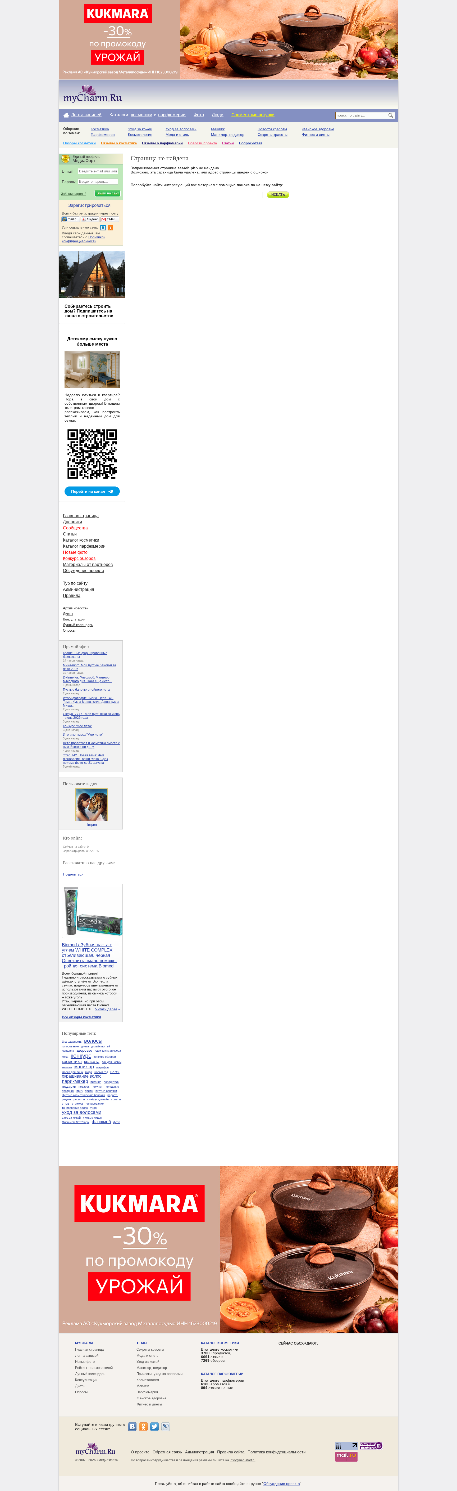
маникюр (84, 1066)
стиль (66, 1103)
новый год (101, 1072)
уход (93, 1107)
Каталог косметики (81, 540)
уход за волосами (81, 1112)
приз (79, 1090)
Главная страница (81, 516)
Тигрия (91, 825)
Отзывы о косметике (119, 143)
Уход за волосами (181, 129)
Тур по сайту (75, 583)
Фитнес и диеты (316, 134)
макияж (67, 1067)
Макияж (218, 129)
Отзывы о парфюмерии (162, 143)
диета (85, 1046)
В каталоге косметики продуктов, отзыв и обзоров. (219, 1355)
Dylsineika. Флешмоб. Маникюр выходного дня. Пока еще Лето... (87, 679)
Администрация (78, 589)
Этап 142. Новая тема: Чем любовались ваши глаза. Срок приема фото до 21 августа (85, 759)
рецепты (79, 1099)
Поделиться (73, 874)
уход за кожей (71, 1117)
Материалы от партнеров (88, 564)
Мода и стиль (177, 134)
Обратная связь (167, 1452)
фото (116, 1122)
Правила (71, 595)
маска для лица (72, 1072)
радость (112, 1095)
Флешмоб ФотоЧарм (75, 1122)
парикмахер (75, 1081)
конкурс (81, 1055)
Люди (217, 114)
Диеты (68, 614)
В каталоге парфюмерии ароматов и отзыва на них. (222, 1384)
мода (88, 1072)
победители (111, 1081)
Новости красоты (272, 129)
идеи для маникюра (108, 1050)
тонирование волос (75, 1107)
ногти (115, 1072)
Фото (199, 114)
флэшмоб (101, 1121)
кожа (65, 1056)
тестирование (94, 1103)
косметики (141, 114)
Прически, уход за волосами (159, 1374)
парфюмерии (172, 114)
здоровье (84, 1050)
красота (91, 1061)
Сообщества (75, 528)
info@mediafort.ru (242, 1460)
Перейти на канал (88, 491)
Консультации (74, 619)
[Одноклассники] (143, 1426)
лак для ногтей (111, 1062)
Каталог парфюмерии (84, 546)
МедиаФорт (107, 1460)
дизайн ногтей (100, 1046)
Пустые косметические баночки (83, 1095)
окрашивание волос (81, 1076)
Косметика (100, 129)
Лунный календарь (78, 625)
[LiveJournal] (165, 1426)
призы (89, 1090)
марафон (102, 1067)
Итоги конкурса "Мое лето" (83, 734)
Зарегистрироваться (89, 205)
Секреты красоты (272, 134)
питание (95, 1081)
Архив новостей (75, 608)
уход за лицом (92, 1117)
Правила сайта (230, 1452)
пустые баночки (106, 1090)
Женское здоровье (318, 129)
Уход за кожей (140, 129)
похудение (112, 1086)
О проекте (140, 1452)
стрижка (77, 1103)
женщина (68, 1050)
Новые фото (75, 552)
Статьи (228, 143)
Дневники (72, 522)
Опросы (69, 630)
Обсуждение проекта (83, 570)
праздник (68, 1090)
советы (116, 1099)
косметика (72, 1061)
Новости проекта (202, 143)
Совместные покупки (253, 114)
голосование (70, 1046)
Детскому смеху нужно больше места (92, 341)
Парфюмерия (103, 134)
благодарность (72, 1041)
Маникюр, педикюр (227, 134)
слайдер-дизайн (98, 1099)
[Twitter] (154, 1426)
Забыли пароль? (73, 194)
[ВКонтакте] (132, 1426)
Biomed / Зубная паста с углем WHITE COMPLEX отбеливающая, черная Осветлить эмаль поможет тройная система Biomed (89, 955)
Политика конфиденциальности (276, 1452)
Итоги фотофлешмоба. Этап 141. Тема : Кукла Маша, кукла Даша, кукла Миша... (91, 701)
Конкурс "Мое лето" (77, 726)
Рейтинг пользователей (94, 1368)
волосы (93, 1041)
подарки (69, 1086)
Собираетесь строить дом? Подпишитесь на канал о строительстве (89, 311)
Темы (141, 1343)
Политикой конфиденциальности (83, 239)
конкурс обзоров (105, 1056)
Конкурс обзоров (79, 558)
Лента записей (86, 114)
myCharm (84, 1343)
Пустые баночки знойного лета (86, 689)
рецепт (66, 1099)
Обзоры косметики (79, 143)
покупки (97, 1086)
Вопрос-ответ (250, 143)
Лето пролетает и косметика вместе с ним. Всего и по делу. (91, 745)
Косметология (140, 134)
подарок (84, 1086)
